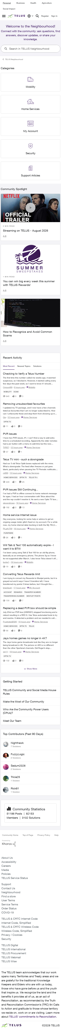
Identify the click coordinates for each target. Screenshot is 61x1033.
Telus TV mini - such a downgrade (23, 459)
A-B (4, 236)
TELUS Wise (9, 961)
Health (33, 3)
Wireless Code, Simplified (16, 930)
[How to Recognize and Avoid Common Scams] (30, 313)
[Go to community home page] (17, 16)
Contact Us (8, 888)
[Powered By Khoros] (30, 843)
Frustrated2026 (10, 621)
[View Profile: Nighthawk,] (6, 744)
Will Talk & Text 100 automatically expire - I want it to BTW (28, 547)
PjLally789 (7, 528)
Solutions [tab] (37, 366)
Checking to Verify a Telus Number (23, 373)
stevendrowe (9, 503)
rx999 (5, 473)
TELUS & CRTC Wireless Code (20, 926)
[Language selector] (30, 16)
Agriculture (47, 3)
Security (6, 938)
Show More (32, 668)
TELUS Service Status (14, 878)
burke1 (6, 562)
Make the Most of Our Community (23, 701)
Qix (4, 417)
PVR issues (10, 433)
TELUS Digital (9, 945)
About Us (7, 857)
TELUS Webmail (11, 957)
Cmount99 (7, 387)
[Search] (37, 16)
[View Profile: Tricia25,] (6, 778)
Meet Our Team (12, 720)
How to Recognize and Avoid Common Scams (27, 333)
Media (5, 869)
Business (20, 3)
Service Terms (9, 904)
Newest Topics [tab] (23, 366)
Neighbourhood (10, 892)
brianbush (7, 588)
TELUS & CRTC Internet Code (19, 918)
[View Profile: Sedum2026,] (6, 767)
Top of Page (28, 835)
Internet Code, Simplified (16, 922)
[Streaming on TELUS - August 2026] (30, 208)
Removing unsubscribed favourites (24, 403)
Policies (6, 873)
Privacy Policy (43, 835)
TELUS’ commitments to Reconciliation (32, 1016)
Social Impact (9, 8)
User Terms (8, 900)
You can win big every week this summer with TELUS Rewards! (29, 283)
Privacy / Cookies (11, 934)
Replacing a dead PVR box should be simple (29, 608)
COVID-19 (7, 912)
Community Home (10, 835)
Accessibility (8, 861)
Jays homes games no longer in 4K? (25, 638)
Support (6, 884)
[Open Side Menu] (4, 16)
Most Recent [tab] (8, 366)
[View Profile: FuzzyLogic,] (6, 756)
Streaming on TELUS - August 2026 (25, 230)
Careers (6, 865)
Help (56, 835)
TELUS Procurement (13, 953)
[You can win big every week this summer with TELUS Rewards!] (30, 258)
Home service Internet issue (19, 514)
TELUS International (13, 949)
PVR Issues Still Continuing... (20, 489)
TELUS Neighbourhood (14, 59)
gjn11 (5, 651)
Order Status (9, 908)
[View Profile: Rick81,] (6, 790)
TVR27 (6, 447)
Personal (7, 3)
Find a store (8, 896)
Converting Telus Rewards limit (21, 574)
